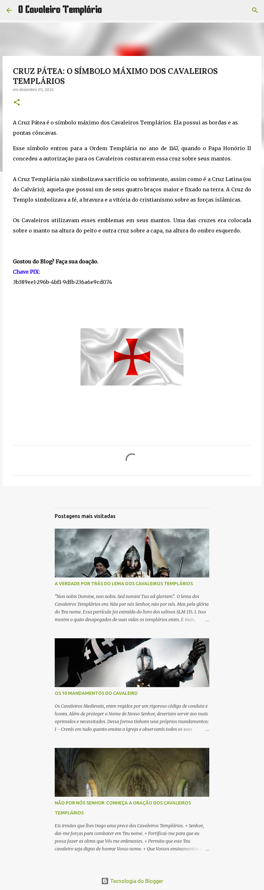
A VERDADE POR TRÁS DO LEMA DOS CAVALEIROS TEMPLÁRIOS (124, 583)
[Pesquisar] (111, 10)
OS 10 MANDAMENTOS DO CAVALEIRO (96, 693)
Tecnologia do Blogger (136, 881)
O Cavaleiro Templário (60, 10)
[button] (17, 102)
